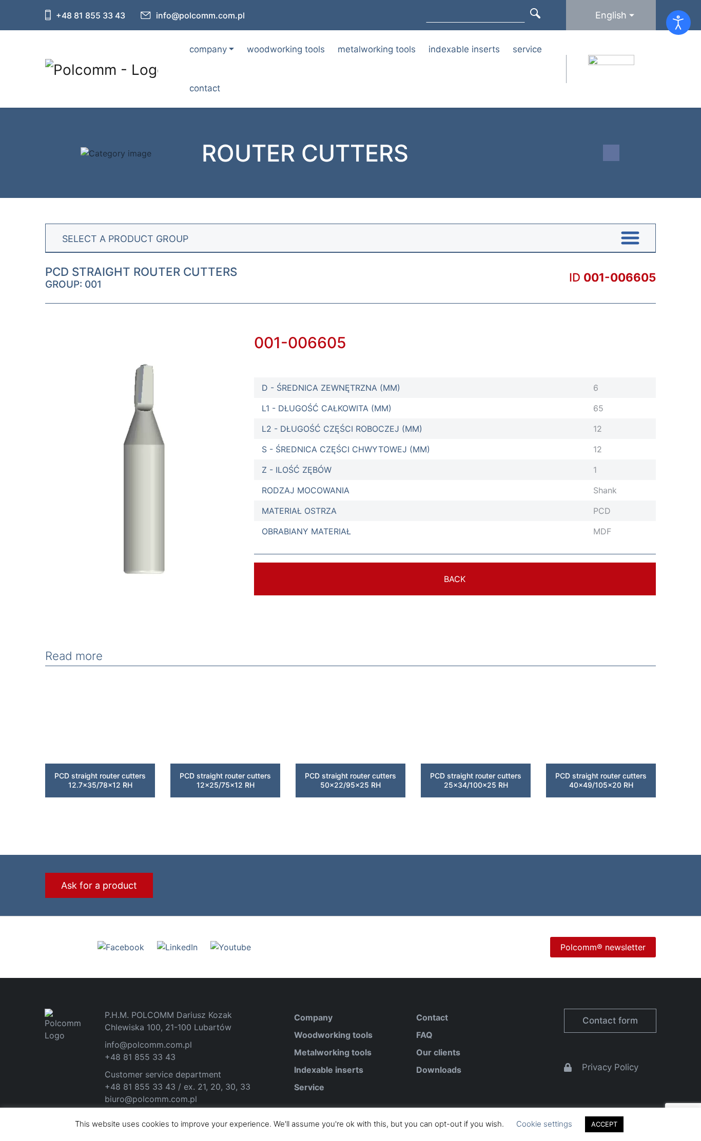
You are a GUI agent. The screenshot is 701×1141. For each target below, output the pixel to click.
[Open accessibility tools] (678, 22)
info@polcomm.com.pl (200, 15)
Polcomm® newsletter (603, 947)
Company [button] (208, 49)
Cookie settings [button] (544, 1124)
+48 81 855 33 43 (90, 15)
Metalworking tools (377, 49)
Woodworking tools (286, 49)
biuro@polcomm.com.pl (151, 1099)
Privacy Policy (610, 1067)
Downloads (438, 1070)
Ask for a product (99, 885)
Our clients (438, 1052)
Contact (204, 88)
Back (454, 579)
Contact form (610, 1020)
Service (527, 49)
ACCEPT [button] (604, 1124)
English (611, 15)
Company (313, 1017)
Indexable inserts (464, 49)
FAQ (424, 1035)
